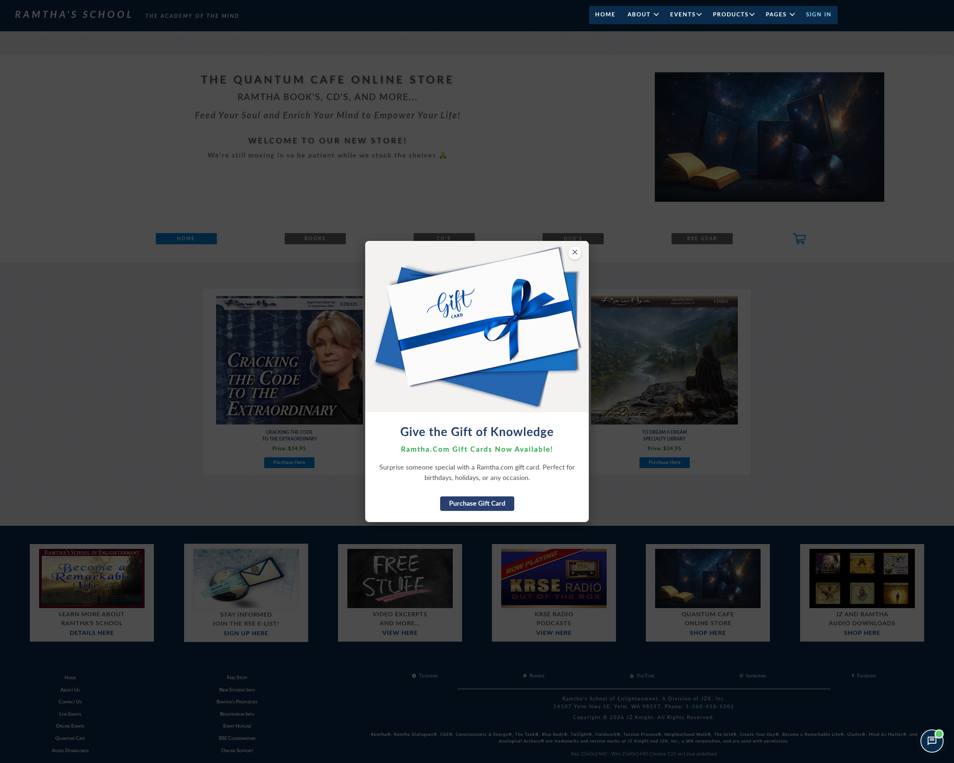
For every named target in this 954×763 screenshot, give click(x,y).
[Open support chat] (932, 741)
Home (605, 15)
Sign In (819, 15)
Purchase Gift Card (477, 503)
